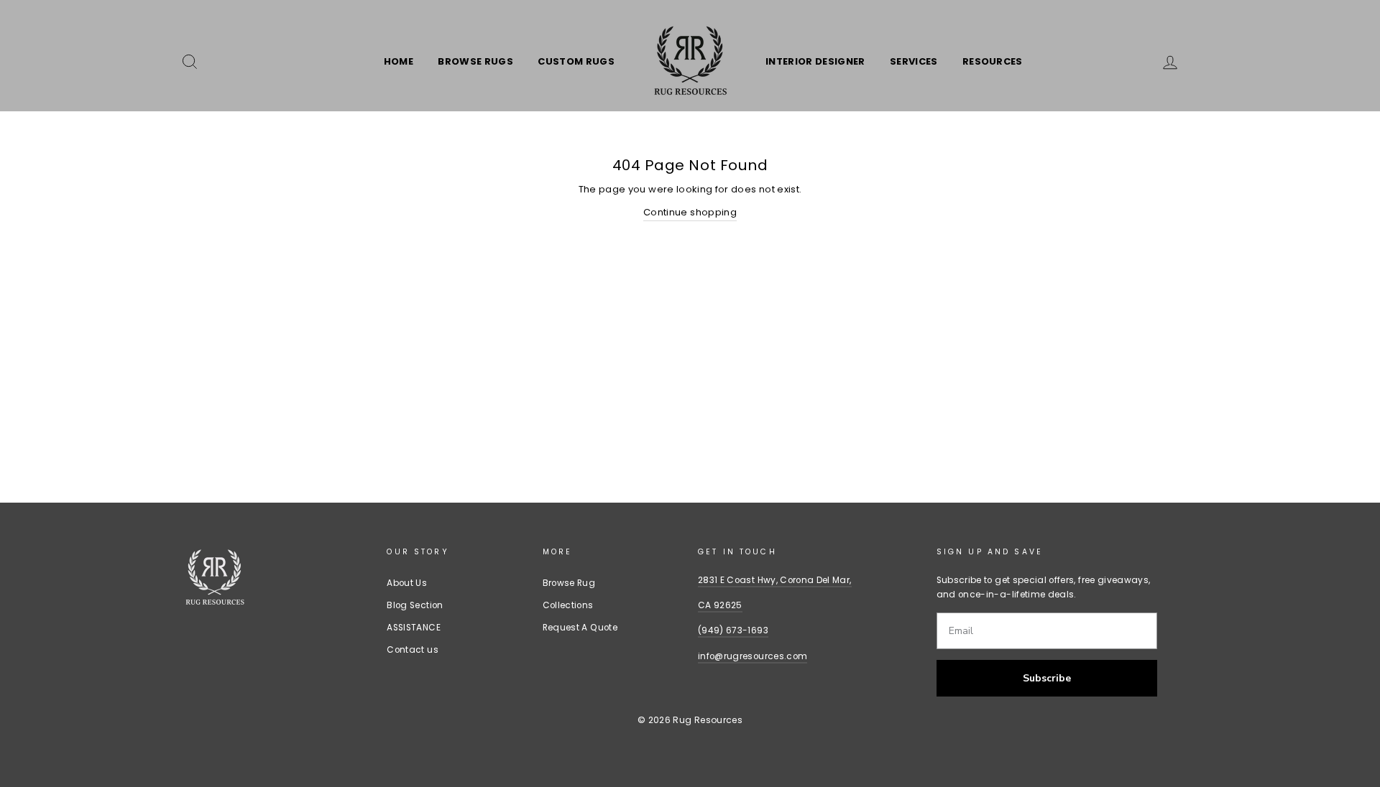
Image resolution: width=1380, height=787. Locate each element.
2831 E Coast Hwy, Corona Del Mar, (775, 580)
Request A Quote (580, 627)
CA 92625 (720, 605)
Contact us (412, 650)
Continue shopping (690, 212)
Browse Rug (569, 583)
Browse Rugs (475, 61)
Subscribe (1047, 678)
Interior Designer (815, 61)
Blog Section (415, 605)
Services (914, 61)
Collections (568, 605)
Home (398, 61)
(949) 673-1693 (733, 630)
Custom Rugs (576, 61)
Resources (992, 61)
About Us (407, 583)
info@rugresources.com (752, 656)
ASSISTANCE (414, 627)
